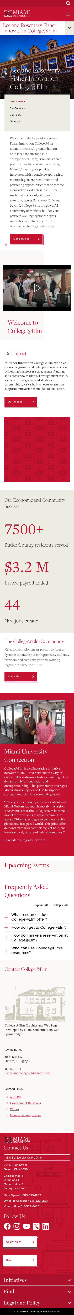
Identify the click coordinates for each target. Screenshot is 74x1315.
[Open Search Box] (68, 3)
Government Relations (25, 1103)
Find (9, 1291)
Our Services (17, 108)
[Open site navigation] (67, 13)
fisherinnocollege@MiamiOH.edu (27, 1073)
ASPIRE (15, 1097)
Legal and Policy (22, 1302)
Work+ (14, 1109)
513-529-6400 (30, 1206)
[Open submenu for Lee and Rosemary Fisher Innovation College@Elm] (69, 28)
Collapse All (60, 905)
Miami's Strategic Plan (25, 1115)
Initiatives (15, 1279)
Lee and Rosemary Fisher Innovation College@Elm (30, 27)
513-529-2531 (39, 1201)
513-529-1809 (32, 1195)
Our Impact (16, 114)
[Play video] (37, 288)
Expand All (41, 905)
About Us (15, 121)
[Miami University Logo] (17, 13)
